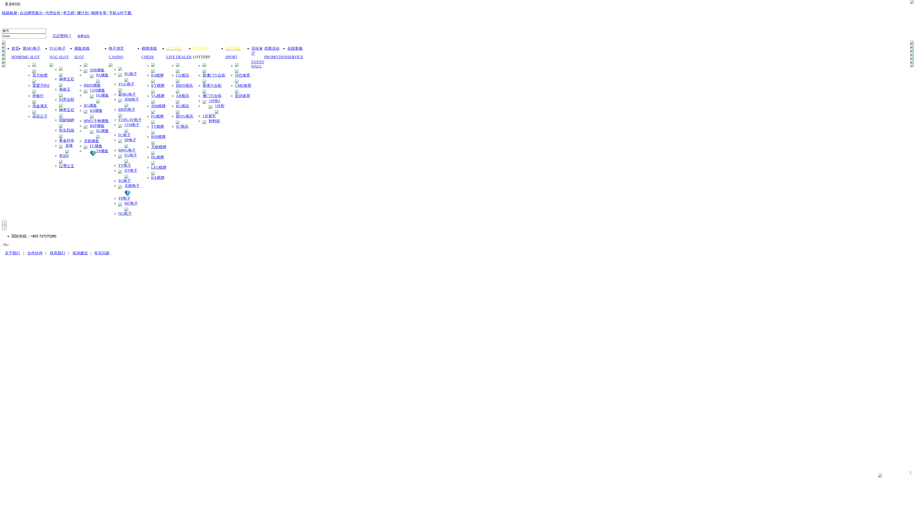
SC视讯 (182, 126)
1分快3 (214, 101)
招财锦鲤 (66, 120)
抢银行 (38, 96)
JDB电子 (131, 99)
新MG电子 (127, 94)
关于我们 (12, 253)
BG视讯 (182, 106)
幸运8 (64, 156)
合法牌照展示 (32, 13)
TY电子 (124, 165)
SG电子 (124, 181)
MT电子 (131, 203)
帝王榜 (69, 13)
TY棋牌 (157, 126)
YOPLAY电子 (130, 120)
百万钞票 (40, 75)
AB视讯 (182, 96)
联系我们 (57, 253)
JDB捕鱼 (97, 70)
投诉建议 (80, 253)
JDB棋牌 (158, 106)
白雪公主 (66, 166)
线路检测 (9, 13)
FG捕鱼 (102, 95)
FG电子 (130, 155)
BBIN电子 (126, 110)
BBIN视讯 (184, 86)
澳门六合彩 (212, 96)
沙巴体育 (242, 75)
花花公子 (40, 116)
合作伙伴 (35, 253)
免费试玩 (83, 36)
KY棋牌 (157, 86)
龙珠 (69, 145)
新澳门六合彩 (214, 75)
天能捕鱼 (91, 141)
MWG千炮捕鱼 (96, 121)
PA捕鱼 (102, 75)
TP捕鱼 (102, 151)
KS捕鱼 (96, 111)
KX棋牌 (157, 178)
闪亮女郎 (66, 100)
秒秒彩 (214, 121)
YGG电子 (126, 84)
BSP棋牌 (158, 137)
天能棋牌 (158, 147)
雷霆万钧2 (41, 86)
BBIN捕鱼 (92, 85)
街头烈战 (66, 130)
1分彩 (219, 106)
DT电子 (130, 170)
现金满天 (40, 106)
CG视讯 (182, 75)
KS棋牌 (157, 75)
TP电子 (124, 198)
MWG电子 (127, 150)
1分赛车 (209, 116)
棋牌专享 (98, 13)
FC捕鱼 (96, 146)
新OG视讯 (184, 116)
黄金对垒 (66, 140)
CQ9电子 (131, 125)
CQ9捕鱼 (97, 90)
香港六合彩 (212, 86)
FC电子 (124, 135)
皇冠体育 (242, 96)
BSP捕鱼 (97, 126)
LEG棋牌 (158, 167)
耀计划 (83, 13)
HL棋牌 (157, 157)
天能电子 (132, 186)
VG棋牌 (157, 96)
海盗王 (64, 89)
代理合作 (53, 13)
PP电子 (130, 140)
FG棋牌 (157, 116)
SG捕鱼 (102, 131)
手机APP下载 (120, 13)
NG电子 (125, 214)
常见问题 (101, 253)
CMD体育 (243, 86)
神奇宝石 (66, 79)
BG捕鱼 (90, 106)
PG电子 (130, 74)
